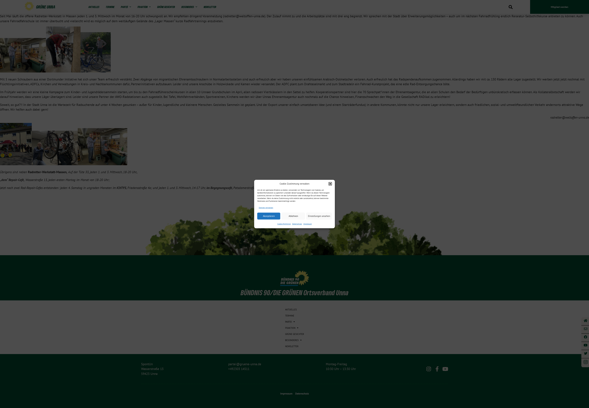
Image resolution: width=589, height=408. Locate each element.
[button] (330, 183)
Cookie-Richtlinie (284, 224)
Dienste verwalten (266, 207)
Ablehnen (293, 216)
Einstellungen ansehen (319, 216)
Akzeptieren (269, 216)
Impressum (307, 224)
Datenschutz (297, 224)
